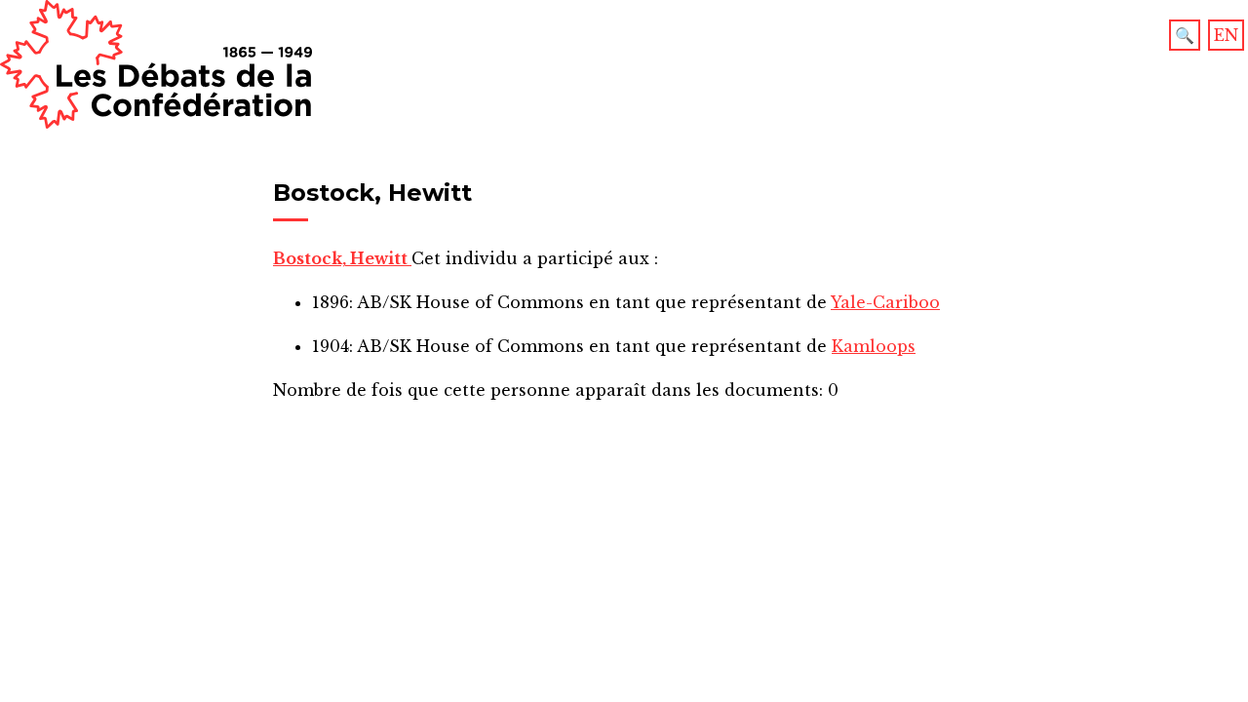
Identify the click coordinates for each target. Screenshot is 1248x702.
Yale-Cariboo (885, 302)
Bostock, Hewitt (342, 258)
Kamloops (874, 346)
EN (1226, 35)
